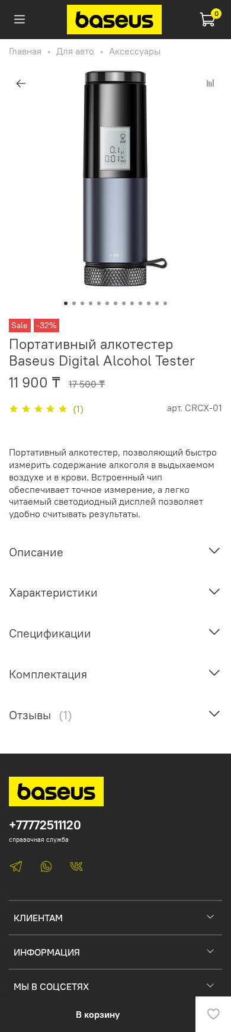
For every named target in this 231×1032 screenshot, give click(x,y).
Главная (25, 51)
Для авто (75, 51)
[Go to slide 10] (140, 303)
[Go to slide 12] (157, 303)
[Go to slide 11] (148, 303)
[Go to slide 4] (90, 303)
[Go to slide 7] (115, 303)
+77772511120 (45, 825)
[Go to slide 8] (124, 303)
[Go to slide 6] (107, 303)
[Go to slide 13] (165, 303)
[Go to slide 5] (99, 303)
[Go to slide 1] (66, 303)
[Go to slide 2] (74, 303)
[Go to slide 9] (132, 303)
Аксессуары (135, 51)
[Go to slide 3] (82, 303)
